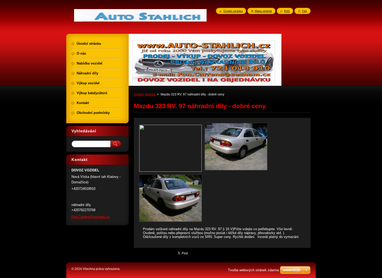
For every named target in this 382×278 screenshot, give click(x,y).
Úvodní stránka (144, 94)
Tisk (304, 10)
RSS (287, 10)
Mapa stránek (263, 10)
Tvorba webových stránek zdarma (253, 270)
